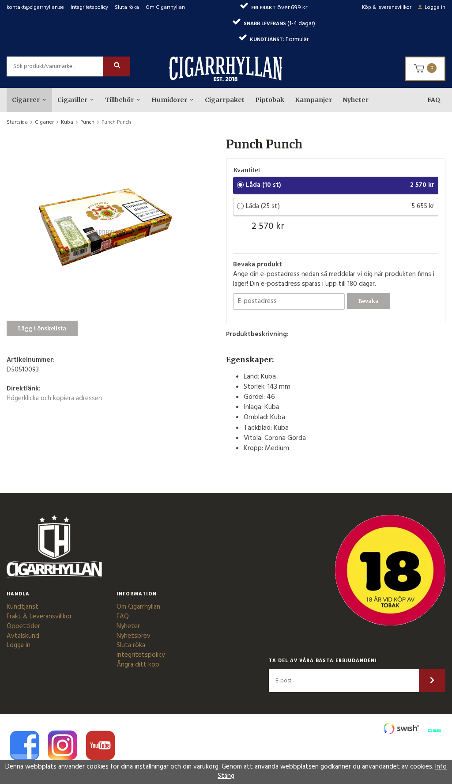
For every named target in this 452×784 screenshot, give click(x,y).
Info (441, 766)
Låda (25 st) (263, 206)
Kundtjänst (22, 607)
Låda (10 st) (263, 185)
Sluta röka (127, 7)
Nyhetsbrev (134, 636)
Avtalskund (23, 636)
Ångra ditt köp (138, 664)
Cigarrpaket (225, 100)
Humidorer (169, 100)
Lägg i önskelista (42, 328)
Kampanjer (313, 100)
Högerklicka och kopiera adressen (54, 398)
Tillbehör (119, 100)
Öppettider (23, 626)
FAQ (433, 100)
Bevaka (368, 301)
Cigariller (72, 100)
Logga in (435, 7)
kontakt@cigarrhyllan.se (35, 7)
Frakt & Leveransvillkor (39, 616)
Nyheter (356, 100)
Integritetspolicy (89, 7)
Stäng (226, 776)
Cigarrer (26, 100)
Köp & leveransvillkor (386, 7)
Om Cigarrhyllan (165, 7)
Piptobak (269, 100)
